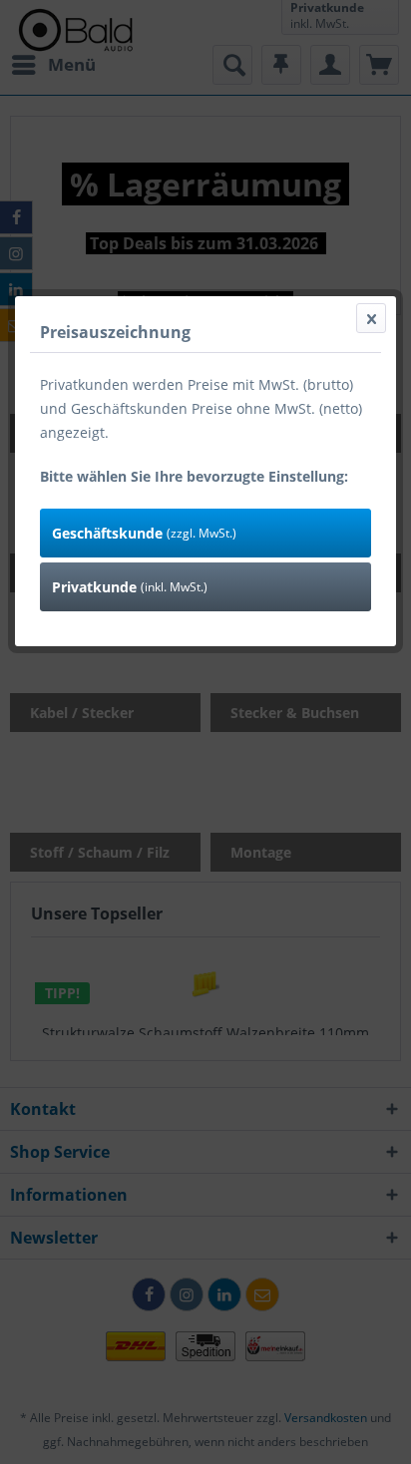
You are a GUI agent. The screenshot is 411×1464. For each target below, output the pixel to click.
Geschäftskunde (144, 533)
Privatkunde (129, 586)
